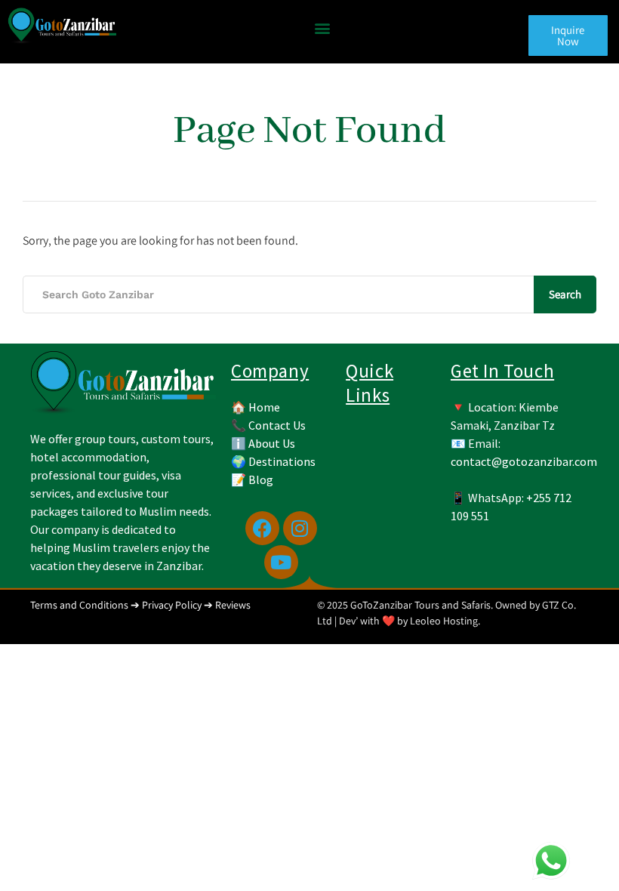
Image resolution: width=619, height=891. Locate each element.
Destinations (282, 461)
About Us (271, 443)
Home (264, 407)
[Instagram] (300, 528)
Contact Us (277, 425)
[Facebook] (262, 528)
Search (565, 294)
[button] (322, 27)
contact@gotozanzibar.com (524, 461)
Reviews (233, 605)
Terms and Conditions (79, 605)
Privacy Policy (172, 605)
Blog (260, 479)
